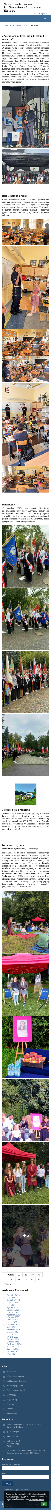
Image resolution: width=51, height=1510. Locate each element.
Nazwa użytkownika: (11, 1464)
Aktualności (32, 25)
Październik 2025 (14, 1315)
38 (26, 1275)
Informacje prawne (15, 1385)
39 (32, 1275)
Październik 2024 (14, 1344)
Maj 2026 (11, 1297)
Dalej (6, 1284)
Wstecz (10, 1275)
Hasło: (5, 1473)
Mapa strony (12, 1399)
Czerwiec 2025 (13, 1324)
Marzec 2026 (12, 1302)
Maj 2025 (11, 1327)
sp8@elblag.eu (13, 1432)
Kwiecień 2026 (13, 1300)
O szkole (10, 1404)
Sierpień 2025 (12, 1320)
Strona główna (11, 25)
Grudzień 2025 (13, 1310)
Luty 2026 (11, 1305)
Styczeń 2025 (12, 1337)
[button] (35, 13)
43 (19, 1279)
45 (32, 1279)
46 (39, 1279)
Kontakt (10, 1409)
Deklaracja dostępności (16, 1381)
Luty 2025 (11, 1334)
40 (39, 1275)
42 (12, 1279)
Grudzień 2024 (13, 1339)
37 (19, 1275)
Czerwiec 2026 (13, 1295)
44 (25, 1279)
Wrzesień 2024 (13, 1346)
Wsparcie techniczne (15, 1376)
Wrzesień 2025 (13, 1317)
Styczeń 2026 (12, 1307)
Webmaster (11, 1372)
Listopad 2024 (13, 1342)
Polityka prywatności (16, 1390)
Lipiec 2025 (12, 1322)
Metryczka (11, 1395)
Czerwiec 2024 (13, 1351)
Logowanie (44, 13)
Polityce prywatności (36, 1500)
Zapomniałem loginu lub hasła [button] (15, 1489)
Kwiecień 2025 (13, 1329)
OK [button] (44, 1504)
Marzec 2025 (12, 1332)
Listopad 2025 (13, 1312)
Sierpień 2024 (12, 1349)
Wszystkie (11, 1354)
